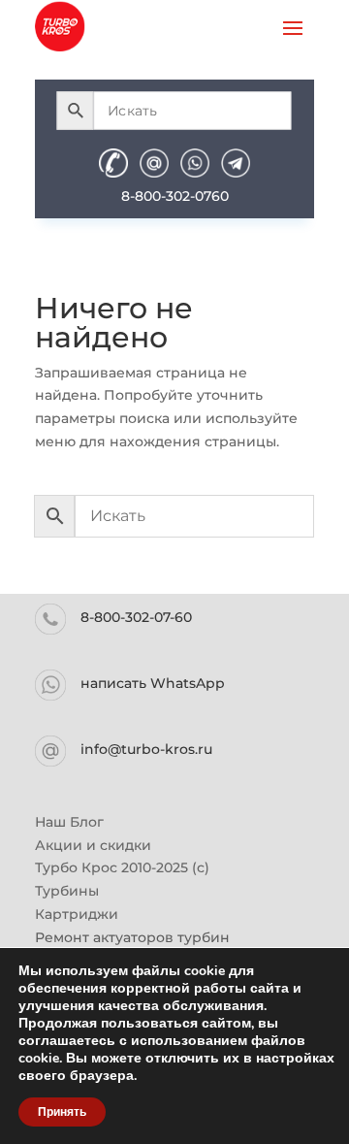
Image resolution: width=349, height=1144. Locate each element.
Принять (62, 1112)
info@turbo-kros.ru (146, 749)
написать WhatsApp (152, 683)
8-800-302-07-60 (136, 617)
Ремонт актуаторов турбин (132, 937)
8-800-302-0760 (175, 196)
